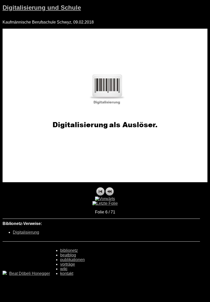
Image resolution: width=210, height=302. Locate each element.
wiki (63, 269)
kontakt (66, 273)
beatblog (68, 255)
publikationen (72, 259)
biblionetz (69, 250)
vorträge (67, 264)
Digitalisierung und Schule (42, 7)
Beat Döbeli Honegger (29, 273)
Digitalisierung (26, 232)
